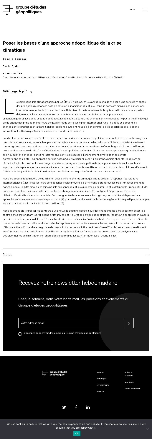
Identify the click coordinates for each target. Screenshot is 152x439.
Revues (100, 391)
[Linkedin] (88, 407)
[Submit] (129, 323)
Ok (77, 433)
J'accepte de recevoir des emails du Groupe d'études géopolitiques (62, 333)
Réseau (100, 372)
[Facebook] (76, 407)
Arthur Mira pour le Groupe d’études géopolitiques (80, 215)
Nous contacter (132, 389)
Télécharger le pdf (15, 91)
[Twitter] (64, 407)
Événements (103, 385)
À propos (129, 382)
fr (131, 9)
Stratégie (101, 379)
